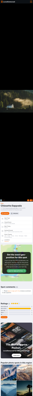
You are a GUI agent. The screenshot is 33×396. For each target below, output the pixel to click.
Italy (2, 203)
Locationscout (8, 1)
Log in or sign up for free (15, 271)
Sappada (6, 241)
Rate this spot (4, 317)
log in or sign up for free (12, 208)
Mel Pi (3, 200)
